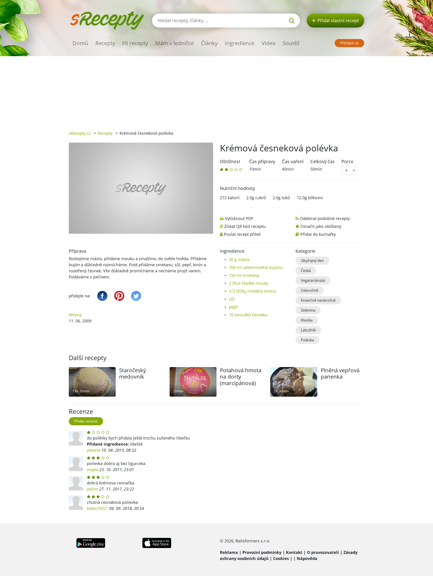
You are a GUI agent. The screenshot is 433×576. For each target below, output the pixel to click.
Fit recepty (135, 43)
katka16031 (97, 508)
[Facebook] (102, 296)
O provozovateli (323, 552)
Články (209, 43)
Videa (268, 43)
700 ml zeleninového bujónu (256, 267)
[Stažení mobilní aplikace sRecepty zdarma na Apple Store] (156, 542)
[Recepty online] (107, 20)
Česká (306, 270)
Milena (75, 314)
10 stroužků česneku (248, 314)
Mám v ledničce (174, 43)
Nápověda (307, 558)
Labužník (308, 330)
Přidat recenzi (86, 421)
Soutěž (291, 43)
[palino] (76, 483)
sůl (232, 299)
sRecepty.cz (80, 133)
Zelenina (308, 310)
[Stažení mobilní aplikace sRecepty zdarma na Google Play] (90, 542)
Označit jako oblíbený (320, 226)
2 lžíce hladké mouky (248, 283)
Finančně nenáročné (318, 300)
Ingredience (239, 43)
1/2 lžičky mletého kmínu (252, 291)
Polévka (307, 340)
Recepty (105, 43)
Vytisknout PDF (239, 218)
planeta (93, 450)
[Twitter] (136, 296)
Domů (80, 43)
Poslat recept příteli (242, 234)
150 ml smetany (244, 275)
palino (92, 489)
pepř (233, 307)
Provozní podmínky (261, 552)
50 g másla (239, 259)
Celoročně (309, 290)
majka (92, 469)
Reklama (229, 552)
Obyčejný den (312, 260)
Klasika (307, 320)
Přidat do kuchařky (318, 234)
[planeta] (76, 438)
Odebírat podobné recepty (325, 218)
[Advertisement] (216, 90)
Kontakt (294, 552)
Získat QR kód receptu (245, 226)
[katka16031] (76, 502)
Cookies (281, 558)
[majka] (76, 464)
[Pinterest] (119, 296)
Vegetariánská (313, 280)
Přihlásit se (349, 43)
